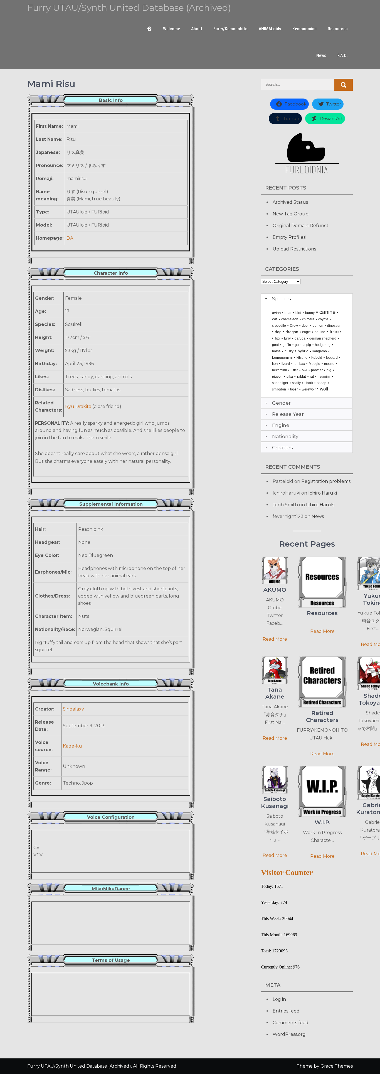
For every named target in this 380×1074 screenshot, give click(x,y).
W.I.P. (322, 822)
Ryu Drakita (78, 406)
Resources (338, 28)
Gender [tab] (281, 403)
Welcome (171, 28)
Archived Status (290, 202)
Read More (275, 639)
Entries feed (286, 1011)
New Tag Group (291, 214)
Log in (279, 999)
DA (69, 238)
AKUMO (274, 589)
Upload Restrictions (294, 249)
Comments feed (291, 1022)
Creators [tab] (282, 447)
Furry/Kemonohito (230, 28)
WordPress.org (289, 1034)
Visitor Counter (287, 872)
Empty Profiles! (289, 237)
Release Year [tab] (288, 414)
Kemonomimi (304, 28)
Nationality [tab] (285, 436)
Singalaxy (73, 709)
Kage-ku (72, 746)
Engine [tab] (280, 425)
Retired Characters (322, 716)
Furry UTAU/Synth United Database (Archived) (129, 7)
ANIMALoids (270, 28)
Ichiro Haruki (322, 493)
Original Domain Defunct (301, 225)
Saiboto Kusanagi (274, 802)
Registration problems (326, 481)
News (321, 55)
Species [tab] (281, 298)
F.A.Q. (342, 55)
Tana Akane (274, 693)
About (196, 28)
